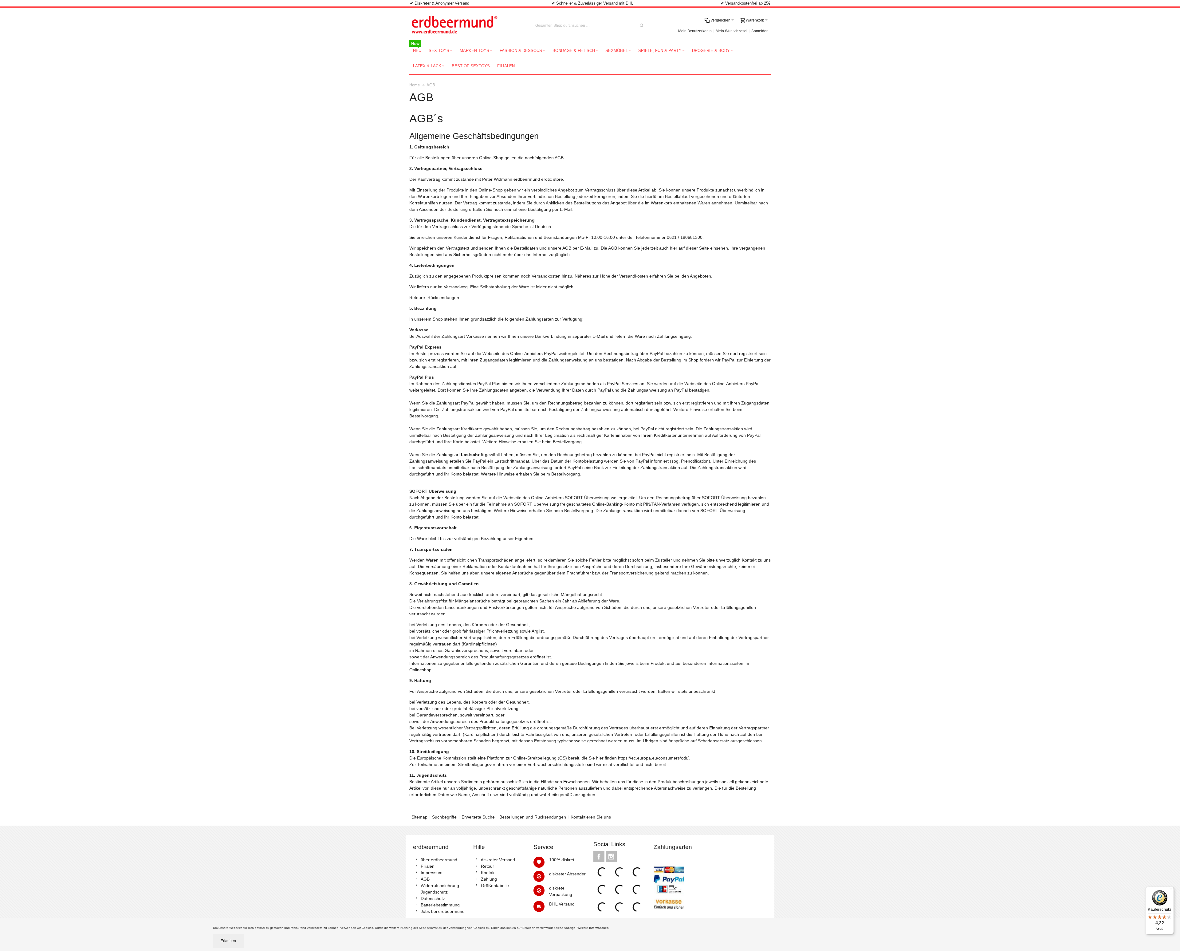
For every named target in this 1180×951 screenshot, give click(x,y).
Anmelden (760, 31)
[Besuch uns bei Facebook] (599, 856)
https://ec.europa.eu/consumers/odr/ (653, 758)
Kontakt (488, 872)
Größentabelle (495, 885)
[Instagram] (611, 856)
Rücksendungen (443, 297)
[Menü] (1170, 890)
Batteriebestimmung (440, 904)
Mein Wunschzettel (731, 31)
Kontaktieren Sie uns (591, 817)
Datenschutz (433, 898)
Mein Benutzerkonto (695, 31)
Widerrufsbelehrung (440, 885)
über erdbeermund (439, 859)
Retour (487, 866)
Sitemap (419, 817)
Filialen (428, 866)
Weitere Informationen (593, 927)
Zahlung (489, 879)
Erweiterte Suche (478, 817)
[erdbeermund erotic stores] (465, 25)
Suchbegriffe (444, 817)
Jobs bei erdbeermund (443, 911)
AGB (425, 879)
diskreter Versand (498, 859)
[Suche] (641, 25)
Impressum (431, 872)
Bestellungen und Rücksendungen (532, 817)
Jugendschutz (434, 892)
